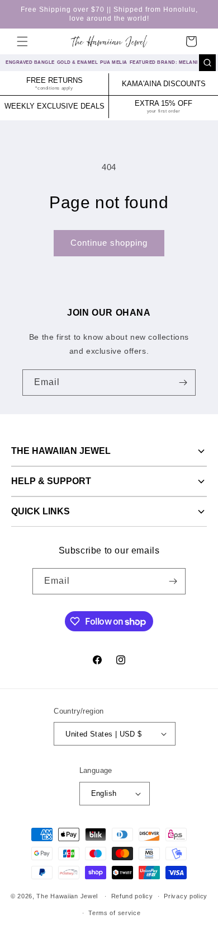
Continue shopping (109, 242)
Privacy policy (185, 896)
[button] (22, 41)
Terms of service (114, 913)
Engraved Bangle (30, 62)
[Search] (207, 62)
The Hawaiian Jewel (61, 451)
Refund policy (132, 896)
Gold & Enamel (77, 62)
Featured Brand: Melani (164, 62)
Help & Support (51, 481)
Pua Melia (113, 62)
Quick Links (40, 511)
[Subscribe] (182, 382)
